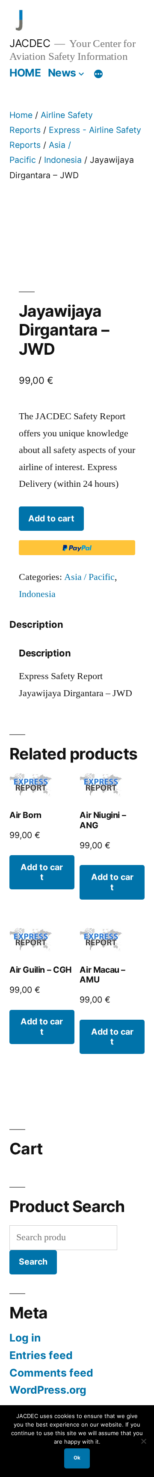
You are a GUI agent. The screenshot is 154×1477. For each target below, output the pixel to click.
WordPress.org (47, 1389)
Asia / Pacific (89, 577)
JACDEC (29, 43)
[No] (143, 1441)
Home (21, 115)
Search (33, 1261)
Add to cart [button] (42, 872)
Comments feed (51, 1372)
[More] (98, 74)
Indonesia (63, 160)
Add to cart (51, 518)
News (62, 72)
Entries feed (41, 1355)
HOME (25, 72)
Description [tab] (36, 624)
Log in (25, 1337)
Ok (77, 1458)
